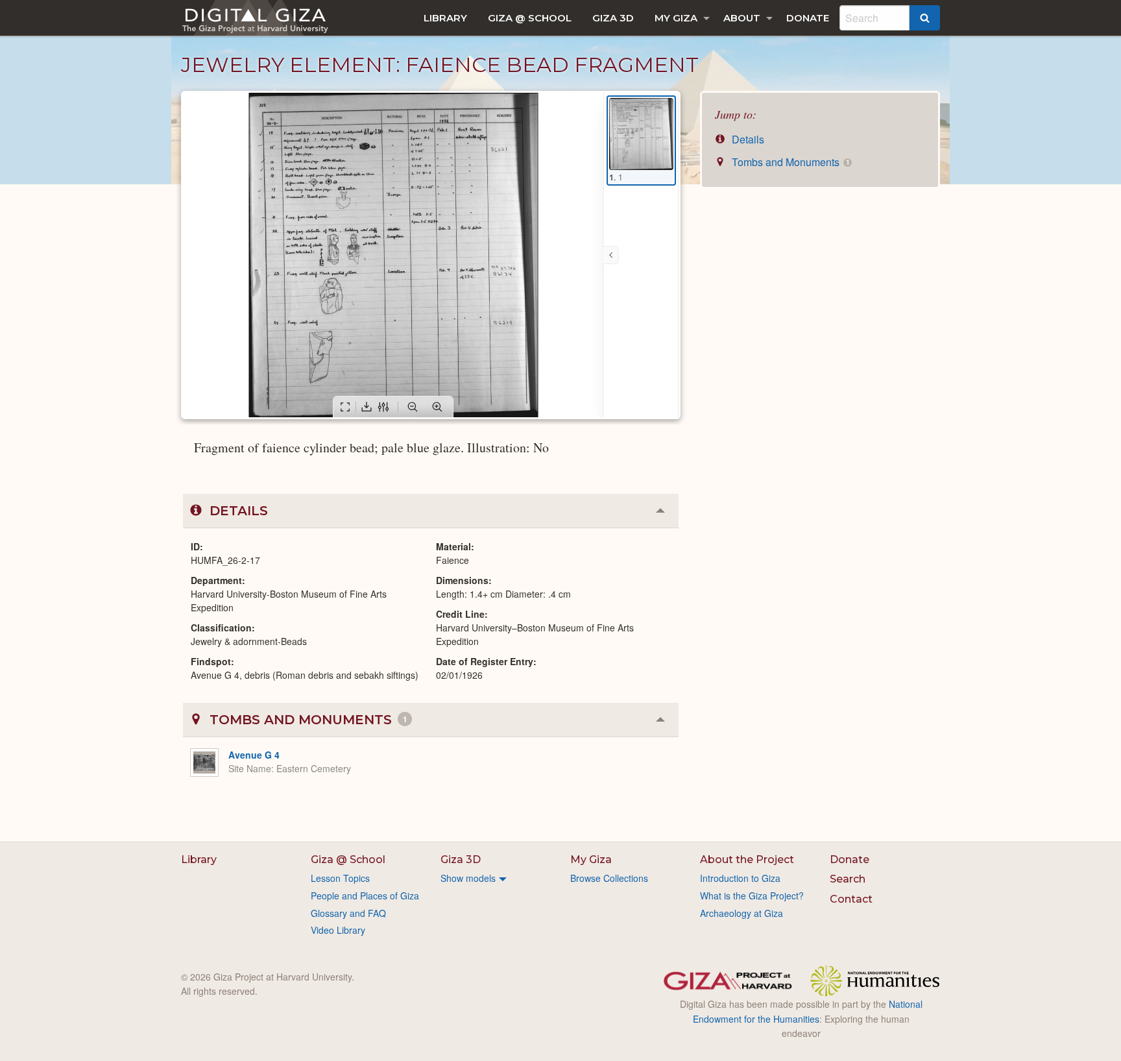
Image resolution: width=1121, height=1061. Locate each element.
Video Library (338, 929)
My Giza (676, 18)
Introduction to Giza (740, 878)
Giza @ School (530, 18)
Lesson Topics (340, 878)
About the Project (747, 859)
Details (746, 139)
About (741, 18)
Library (445, 18)
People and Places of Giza (365, 895)
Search (847, 879)
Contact (851, 899)
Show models (468, 878)
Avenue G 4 (254, 754)
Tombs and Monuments (789, 161)
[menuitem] (445, 18)
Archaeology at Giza (741, 913)
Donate (807, 18)
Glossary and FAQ (348, 913)
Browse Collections (609, 878)
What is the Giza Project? (752, 895)
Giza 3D (613, 18)
